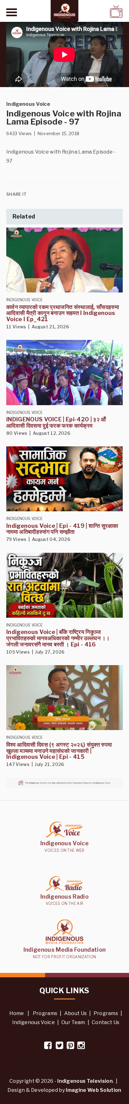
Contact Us (105, 1022)
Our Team (73, 1022)
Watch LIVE (99, 11)
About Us (75, 1013)
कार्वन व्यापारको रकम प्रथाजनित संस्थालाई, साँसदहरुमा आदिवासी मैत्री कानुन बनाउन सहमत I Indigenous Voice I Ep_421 (62, 313)
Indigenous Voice (33, 1022)
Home (16, 1013)
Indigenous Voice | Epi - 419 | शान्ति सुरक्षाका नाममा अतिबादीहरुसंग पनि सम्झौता (62, 529)
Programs (45, 1013)
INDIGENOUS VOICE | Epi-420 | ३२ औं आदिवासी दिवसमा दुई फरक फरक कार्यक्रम (56, 422)
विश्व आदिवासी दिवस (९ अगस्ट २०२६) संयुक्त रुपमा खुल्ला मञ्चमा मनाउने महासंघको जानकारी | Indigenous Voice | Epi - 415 (59, 750)
